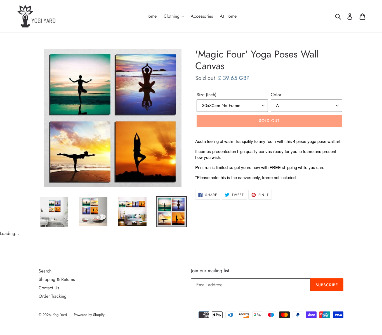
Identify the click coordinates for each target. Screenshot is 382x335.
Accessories (202, 16)
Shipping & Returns (57, 279)
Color (276, 94)
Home (151, 16)
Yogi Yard (60, 314)
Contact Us (49, 288)
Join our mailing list (210, 270)
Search (45, 271)
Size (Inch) (206, 94)
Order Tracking (53, 296)
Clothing (172, 16)
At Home (228, 16)
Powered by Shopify (89, 314)
